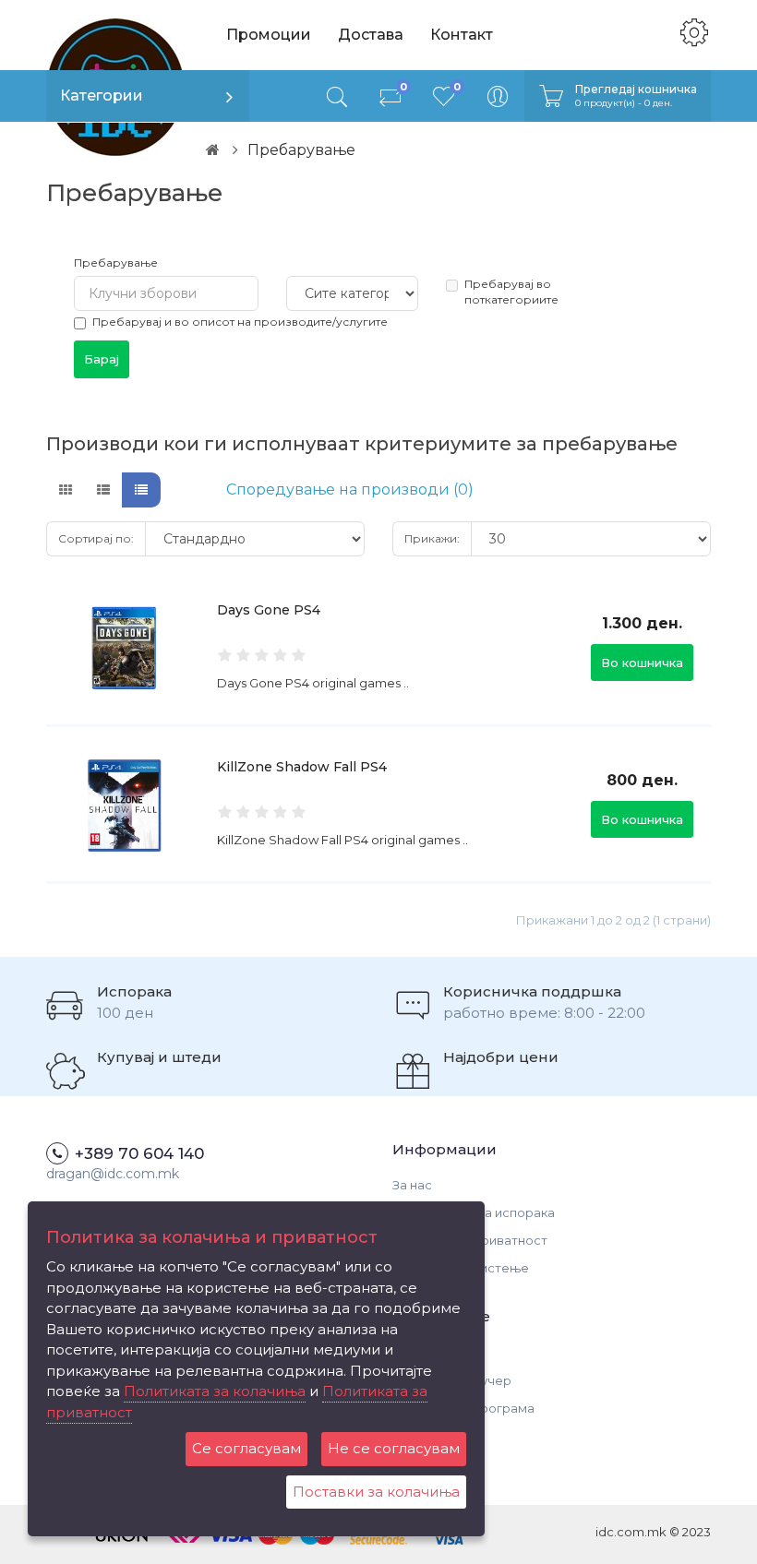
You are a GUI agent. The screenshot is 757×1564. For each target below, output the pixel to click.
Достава (370, 34)
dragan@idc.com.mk (112, 1173)
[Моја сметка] (497, 96)
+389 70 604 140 (139, 1153)
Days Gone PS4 (268, 610)
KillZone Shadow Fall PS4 (302, 766)
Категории (101, 95)
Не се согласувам (394, 1448)
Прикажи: (432, 538)
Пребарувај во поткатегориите (511, 291)
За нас (412, 1184)
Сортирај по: (96, 538)
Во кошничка (642, 662)
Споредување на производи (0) (350, 489)
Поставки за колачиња (376, 1491)
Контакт (461, 34)
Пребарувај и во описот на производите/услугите (240, 321)
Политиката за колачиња (215, 1391)
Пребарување (116, 262)
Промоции (268, 34)
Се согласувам (246, 1448)
